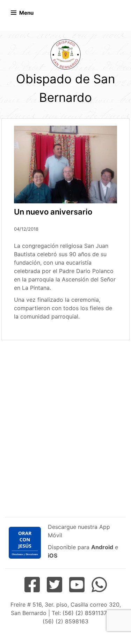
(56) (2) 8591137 (84, 612)
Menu (26, 12)
